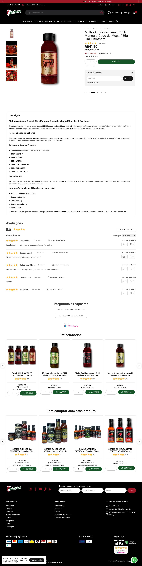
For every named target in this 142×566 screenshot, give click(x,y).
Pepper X (58, 509)
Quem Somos (109, 5)
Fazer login (126, 13)
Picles (104, 21)
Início (86, 29)
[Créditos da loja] (130, 561)
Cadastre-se (116, 13)
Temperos (93, 21)
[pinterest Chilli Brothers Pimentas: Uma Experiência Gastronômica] (134, 5)
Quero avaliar (126, 230)
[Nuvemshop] (116, 561)
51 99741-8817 (15, 5)
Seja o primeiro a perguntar (71, 316)
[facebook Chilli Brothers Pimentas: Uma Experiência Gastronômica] (123, 5)
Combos (37, 21)
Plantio (81, 21)
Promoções (114, 21)
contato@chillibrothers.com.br (35, 5)
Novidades (27, 21)
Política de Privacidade (63, 515)
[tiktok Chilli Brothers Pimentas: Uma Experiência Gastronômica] (130, 5)
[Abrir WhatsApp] (134, 560)
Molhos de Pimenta (65, 21)
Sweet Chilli (111, 29)
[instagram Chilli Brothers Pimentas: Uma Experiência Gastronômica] (119, 5)
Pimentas (49, 21)
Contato (100, 5)
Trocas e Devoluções (62, 518)
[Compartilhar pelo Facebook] (97, 92)
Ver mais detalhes (93, 56)
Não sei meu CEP (92, 82)
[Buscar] (101, 12)
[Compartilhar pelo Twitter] (101, 92)
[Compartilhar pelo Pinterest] (105, 92)
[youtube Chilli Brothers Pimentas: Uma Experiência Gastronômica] (126, 5)
